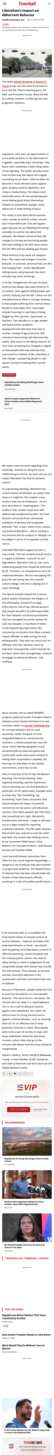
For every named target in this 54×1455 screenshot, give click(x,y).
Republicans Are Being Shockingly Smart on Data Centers (26, 1160)
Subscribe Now (40, 1109)
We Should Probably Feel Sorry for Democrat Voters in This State (24, 1246)
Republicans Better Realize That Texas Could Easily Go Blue (24, 1316)
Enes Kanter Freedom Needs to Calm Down (26, 1335)
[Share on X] (4, 1074)
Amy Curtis (8, 1207)
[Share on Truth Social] (9, 1074)
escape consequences (37, 725)
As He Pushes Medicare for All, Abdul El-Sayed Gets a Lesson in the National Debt (27, 1431)
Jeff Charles (8, 1251)
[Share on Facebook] (15, 1074)
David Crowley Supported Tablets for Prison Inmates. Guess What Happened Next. (24, 1203)
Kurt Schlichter (9, 1164)
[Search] (49, 3)
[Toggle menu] (4, 3)
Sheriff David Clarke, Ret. (13, 19)
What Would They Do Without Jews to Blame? (23, 1347)
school (18, 81)
